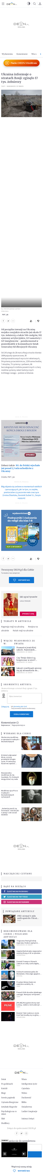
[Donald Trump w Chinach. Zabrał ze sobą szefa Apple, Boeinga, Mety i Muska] (8, 965)
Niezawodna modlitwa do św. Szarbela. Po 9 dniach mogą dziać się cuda (10, 776)
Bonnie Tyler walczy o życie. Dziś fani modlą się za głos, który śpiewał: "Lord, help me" (29, 1015)
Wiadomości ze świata (15, 86)
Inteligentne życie (29, 1084)
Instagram (26, 1133)
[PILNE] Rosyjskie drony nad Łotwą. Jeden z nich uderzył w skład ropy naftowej (28, 1005)
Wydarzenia (7, 54)
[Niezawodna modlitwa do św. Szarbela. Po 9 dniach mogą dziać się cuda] (32, 778)
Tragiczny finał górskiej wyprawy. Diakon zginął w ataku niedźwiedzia (27, 943)
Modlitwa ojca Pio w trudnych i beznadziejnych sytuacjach (9, 793)
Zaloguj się (5, 706)
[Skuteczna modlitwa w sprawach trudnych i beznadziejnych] (32, 743)
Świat (3, 86)
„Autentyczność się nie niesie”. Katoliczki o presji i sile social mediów (10, 811)
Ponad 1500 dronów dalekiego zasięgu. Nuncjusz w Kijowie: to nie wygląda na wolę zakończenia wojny (29, 995)
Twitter (21, 1133)
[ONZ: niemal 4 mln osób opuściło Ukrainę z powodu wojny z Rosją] (9, 919)
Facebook (17, 1133)
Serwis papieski (8, 1097)
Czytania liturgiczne (9, 1102)
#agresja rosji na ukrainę (12, 626)
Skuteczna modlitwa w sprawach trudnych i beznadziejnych (10, 739)
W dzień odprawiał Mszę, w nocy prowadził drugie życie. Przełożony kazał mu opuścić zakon (8, 760)
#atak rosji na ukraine (23, 630)
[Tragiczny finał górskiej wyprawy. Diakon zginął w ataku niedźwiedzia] (8, 944)
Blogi (3, 1093)
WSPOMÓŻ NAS (24, 1171)
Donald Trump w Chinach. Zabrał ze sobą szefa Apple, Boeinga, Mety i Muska (27, 963)
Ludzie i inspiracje (29, 1111)
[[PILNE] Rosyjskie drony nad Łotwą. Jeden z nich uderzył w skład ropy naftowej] (8, 1006)
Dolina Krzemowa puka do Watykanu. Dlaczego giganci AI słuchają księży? (29, 974)
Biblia (24, 1102)
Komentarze (22, 54)
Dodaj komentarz (21, 714)
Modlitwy (5, 1123)
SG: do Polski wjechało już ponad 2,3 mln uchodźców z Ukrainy (20, 468)
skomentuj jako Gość (20, 706)
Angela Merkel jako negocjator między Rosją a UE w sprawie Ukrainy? (29, 953)
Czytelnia (26, 1088)
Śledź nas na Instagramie (18, 902)
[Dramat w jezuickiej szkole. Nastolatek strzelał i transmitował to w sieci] (8, 651)
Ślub (3, 1118)
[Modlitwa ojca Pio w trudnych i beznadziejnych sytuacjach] (32, 796)
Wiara (34, 54)
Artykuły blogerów (9, 1107)
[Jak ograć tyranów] (11, 604)
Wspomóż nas (24, 580)
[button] (28, 4)
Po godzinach (7, 1084)
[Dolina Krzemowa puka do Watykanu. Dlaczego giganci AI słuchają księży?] (8, 975)
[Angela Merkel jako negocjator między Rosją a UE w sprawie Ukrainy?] (8, 954)
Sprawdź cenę (28, 614)
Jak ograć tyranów (28, 597)
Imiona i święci (28, 1118)
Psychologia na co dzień (9, 1112)
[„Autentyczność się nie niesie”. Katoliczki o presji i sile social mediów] (32, 814)
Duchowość (26, 1097)
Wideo (24, 1093)
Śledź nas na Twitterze (17, 897)
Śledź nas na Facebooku (17, 891)
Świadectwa (27, 1107)
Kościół (19, 976)
